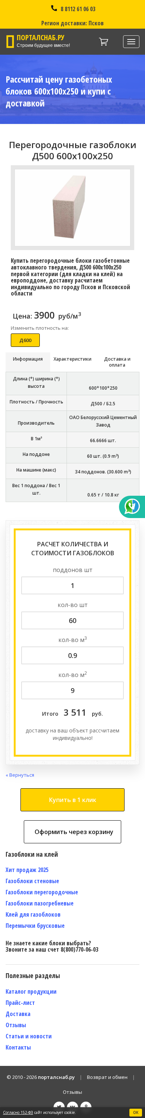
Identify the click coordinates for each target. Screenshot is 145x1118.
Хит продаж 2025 (27, 870)
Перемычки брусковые (35, 925)
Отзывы (16, 1025)
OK (135, 1112)
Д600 (25, 340)
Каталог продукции (31, 991)
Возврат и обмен (107, 1077)
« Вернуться (20, 775)
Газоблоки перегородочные (42, 892)
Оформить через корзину (74, 832)
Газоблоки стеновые (32, 881)
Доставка (18, 1014)
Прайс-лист (20, 1003)
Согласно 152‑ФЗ (18, 1112)
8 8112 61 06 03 (77, 9)
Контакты (18, 1047)
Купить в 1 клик (72, 800)
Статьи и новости (29, 1036)
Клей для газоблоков (33, 914)
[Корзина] (103, 42)
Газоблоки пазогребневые (40, 903)
